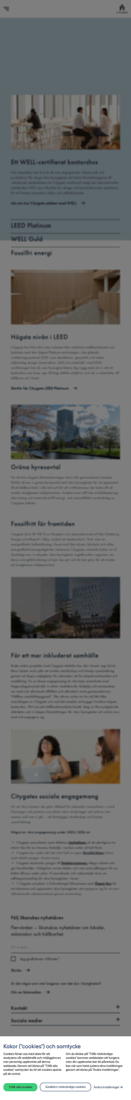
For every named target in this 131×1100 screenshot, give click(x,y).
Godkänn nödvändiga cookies (65, 1087)
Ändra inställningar (106, 1087)
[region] (65, 1068)
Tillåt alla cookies (20, 1087)
